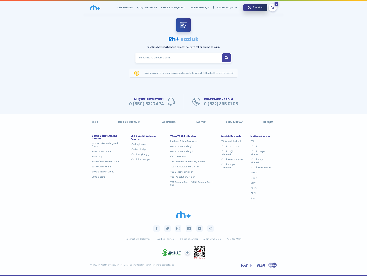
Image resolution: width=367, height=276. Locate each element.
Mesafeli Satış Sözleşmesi (138, 239)
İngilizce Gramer (129, 122)
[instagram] (178, 228)
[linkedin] (189, 228)
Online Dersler (125, 7)
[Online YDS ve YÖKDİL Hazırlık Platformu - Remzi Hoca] (95, 7)
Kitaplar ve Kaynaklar (173, 7)
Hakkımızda (168, 122)
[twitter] (167, 228)
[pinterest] (210, 228)
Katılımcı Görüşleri (200, 7)
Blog (95, 122)
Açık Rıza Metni (234, 239)
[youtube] (199, 228)
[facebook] (156, 228)
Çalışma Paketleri (147, 7)
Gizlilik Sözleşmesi (189, 239)
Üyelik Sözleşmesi (165, 239)
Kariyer (201, 122)
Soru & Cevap (234, 122)
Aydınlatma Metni (212, 239)
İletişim (268, 122)
